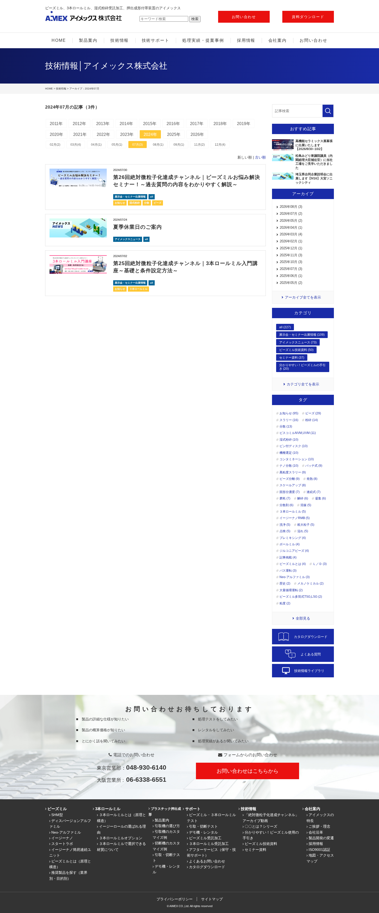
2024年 (150, 134)
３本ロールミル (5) (292, 511)
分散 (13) (285, 426)
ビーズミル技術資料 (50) (296, 350)
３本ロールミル (138, 288)
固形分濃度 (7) (289, 492)
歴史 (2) (284, 583)
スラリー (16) (288, 420)
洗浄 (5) (284, 525)
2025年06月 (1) (291, 276)
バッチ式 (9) (313, 465)
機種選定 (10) (288, 453)
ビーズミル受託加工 (205, 838)
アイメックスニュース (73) (298, 342)
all (151, 196)
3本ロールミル (107, 809)
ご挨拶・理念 (319, 826)
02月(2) (55, 144)
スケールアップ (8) (292, 485)
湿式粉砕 (134, 202)
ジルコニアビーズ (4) (294, 551)
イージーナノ (62, 838)
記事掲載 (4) (287, 557)
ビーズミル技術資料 (261, 844)
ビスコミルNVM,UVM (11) (297, 433)
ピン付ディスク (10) (293, 446)
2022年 (103, 134)
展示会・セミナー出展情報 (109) (302, 334)
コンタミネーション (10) (296, 459)
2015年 (149, 123)
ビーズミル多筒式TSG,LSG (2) (300, 596)
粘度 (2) (284, 603)
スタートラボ (62, 844)
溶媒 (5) (305, 505)
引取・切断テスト (203, 826)
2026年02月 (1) (291, 241)
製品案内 (88, 40)
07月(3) (137, 144)
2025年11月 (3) (291, 255)
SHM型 (57, 815)
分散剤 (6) (286, 505)
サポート (193, 809)
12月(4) (220, 144)
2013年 (103, 123)
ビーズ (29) (313, 413)
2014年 (126, 123)
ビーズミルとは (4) (292, 564)
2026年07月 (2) (291, 214)
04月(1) (96, 144)
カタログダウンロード (207, 867)
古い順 (260, 157)
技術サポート (156, 40)
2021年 (80, 134)
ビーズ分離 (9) (289, 479)
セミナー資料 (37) (291, 357)
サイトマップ (212, 899)
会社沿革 (316, 832)
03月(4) (75, 144)
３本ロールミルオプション (120, 838)
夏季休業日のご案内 (137, 227)
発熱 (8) (312, 479)
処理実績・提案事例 (203, 40)
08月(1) (158, 144)
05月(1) (117, 144)
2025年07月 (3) (291, 269)
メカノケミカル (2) (310, 583)
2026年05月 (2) (291, 221)
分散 (146, 202)
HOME (59, 40)
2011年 (56, 123)
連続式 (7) (313, 492)
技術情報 (119, 40)
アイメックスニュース (128, 239)
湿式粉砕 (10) (288, 439)
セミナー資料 (255, 850)
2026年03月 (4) (291, 234)
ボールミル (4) (289, 544)
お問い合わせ (244, 17)
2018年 (220, 123)
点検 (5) (284, 531)
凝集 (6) (320, 498)
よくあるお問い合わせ (207, 861)
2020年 (56, 134)
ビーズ (157, 202)
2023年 (127, 134)
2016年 (173, 123)
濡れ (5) (302, 531)
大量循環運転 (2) (291, 590)
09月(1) (179, 144)
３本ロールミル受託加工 (209, 844)
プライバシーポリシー (174, 899)
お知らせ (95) (288, 413)
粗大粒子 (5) (305, 525)
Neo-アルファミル (66, 832)
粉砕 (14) (311, 420)
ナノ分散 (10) (288, 465)
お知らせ (120, 202)
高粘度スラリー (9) (292, 472)
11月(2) (199, 144)
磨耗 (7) (284, 498)
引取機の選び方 (167, 826)
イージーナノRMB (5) (294, 518)
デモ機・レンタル (203, 832)
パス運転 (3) (287, 570)
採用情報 (246, 40)
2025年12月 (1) (291, 248)
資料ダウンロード (308, 17)
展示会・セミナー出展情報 (130, 196)
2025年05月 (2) (291, 283)
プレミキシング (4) (292, 538)
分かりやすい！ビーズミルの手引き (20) (302, 367)
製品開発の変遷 (321, 838)
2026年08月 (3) (291, 207)
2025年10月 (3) (291, 262)
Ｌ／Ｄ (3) (320, 564)
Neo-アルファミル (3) (294, 577)
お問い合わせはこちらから (247, 771)
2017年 (196, 123)
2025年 (173, 134)
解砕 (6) (302, 498)
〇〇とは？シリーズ (261, 826)
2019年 (243, 123)
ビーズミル (57, 809)
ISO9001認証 (319, 850)
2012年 (79, 123)
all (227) (285, 327)
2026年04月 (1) (291, 227)
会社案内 (277, 40)
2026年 (197, 134)
